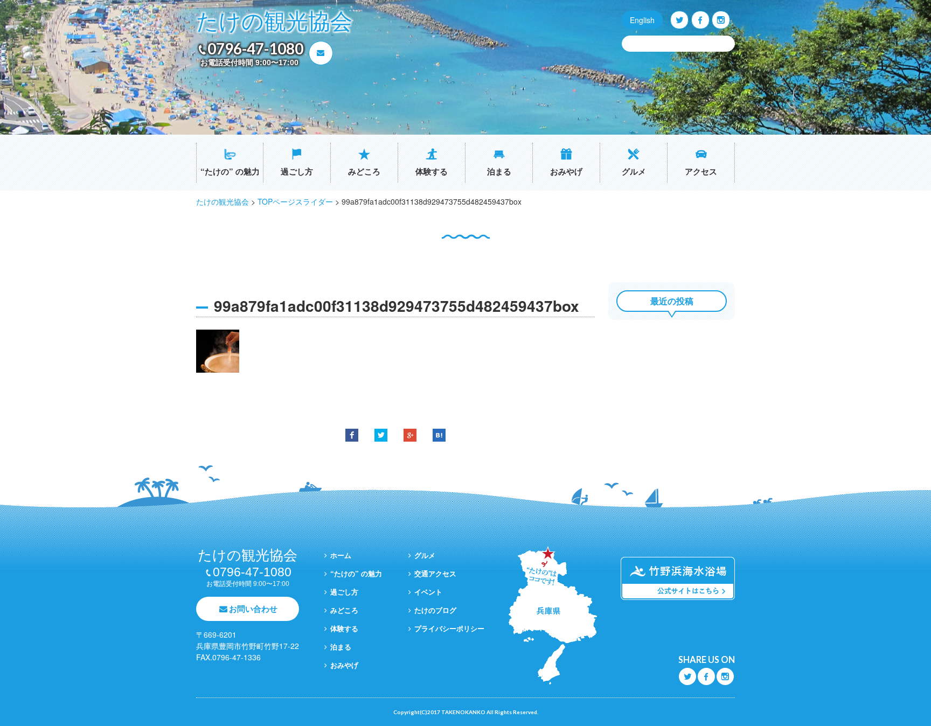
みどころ (364, 171)
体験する (431, 171)
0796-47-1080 (255, 48)
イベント (428, 592)
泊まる (499, 171)
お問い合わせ (253, 609)
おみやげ (566, 171)
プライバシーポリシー (449, 628)
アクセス (701, 171)
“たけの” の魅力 (230, 171)
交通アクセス (435, 573)
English (642, 20)
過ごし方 (297, 171)
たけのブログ (435, 610)
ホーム (340, 555)
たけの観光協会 (274, 22)
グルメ (634, 171)
